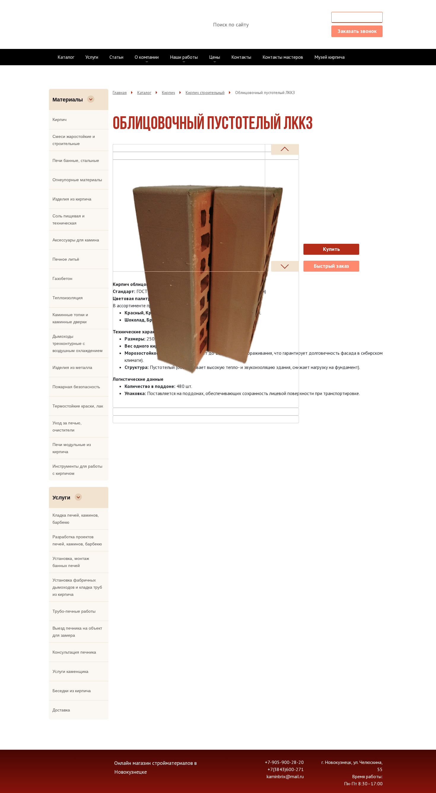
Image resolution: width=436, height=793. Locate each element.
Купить (331, 249)
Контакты (241, 57)
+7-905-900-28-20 (298, 16)
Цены (214, 57)
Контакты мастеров (282, 57)
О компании (147, 57)
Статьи (116, 57)
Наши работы (184, 57)
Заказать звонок (357, 31)
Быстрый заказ (331, 265)
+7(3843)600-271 (299, 24)
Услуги (91, 57)
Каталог (66, 57)
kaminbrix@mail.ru (298, 32)
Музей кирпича (329, 57)
